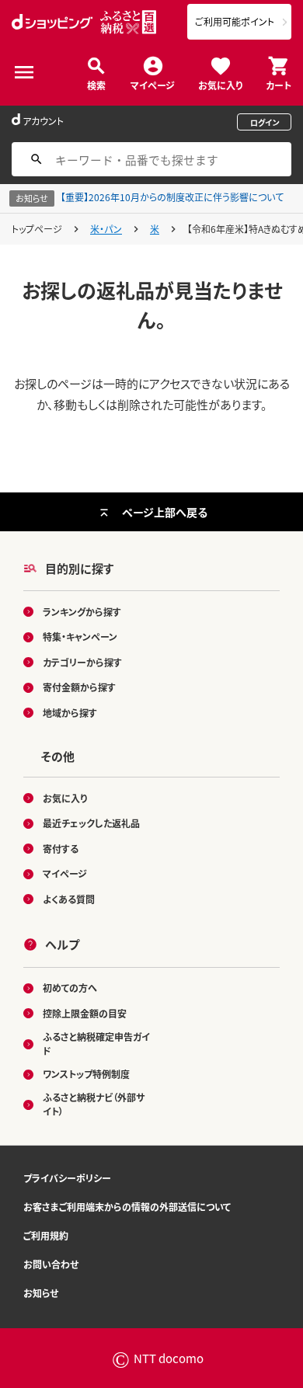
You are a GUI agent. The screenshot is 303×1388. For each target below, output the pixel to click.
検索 (96, 84)
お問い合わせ (50, 1264)
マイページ (153, 84)
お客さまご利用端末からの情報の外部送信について (127, 1206)
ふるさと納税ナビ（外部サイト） (94, 1104)
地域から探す (70, 712)
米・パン (106, 228)
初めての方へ (70, 987)
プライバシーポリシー (67, 1177)
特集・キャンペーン (80, 636)
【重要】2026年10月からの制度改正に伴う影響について (172, 197)
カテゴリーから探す (82, 662)
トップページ (37, 228)
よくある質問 (69, 899)
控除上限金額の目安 (85, 1013)
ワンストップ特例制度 (86, 1073)
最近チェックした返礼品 (91, 823)
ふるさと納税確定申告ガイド (96, 1043)
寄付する (60, 848)
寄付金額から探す (79, 687)
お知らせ (40, 1292)
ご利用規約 (45, 1235)
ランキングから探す (82, 611)
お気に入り (220, 84)
